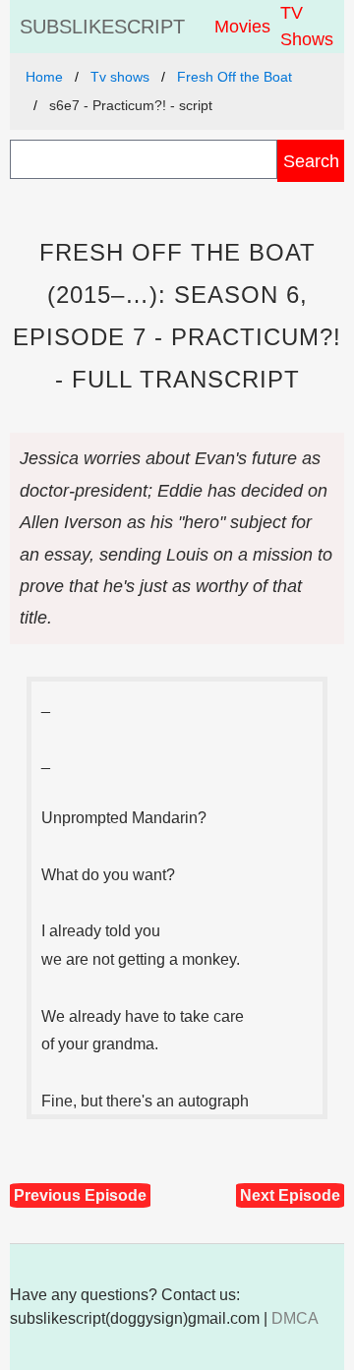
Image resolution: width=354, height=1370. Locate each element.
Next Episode (290, 1195)
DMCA (295, 1318)
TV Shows (306, 26)
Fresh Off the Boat (234, 77)
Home (44, 77)
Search (311, 160)
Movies (242, 26)
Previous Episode (80, 1195)
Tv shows (119, 77)
